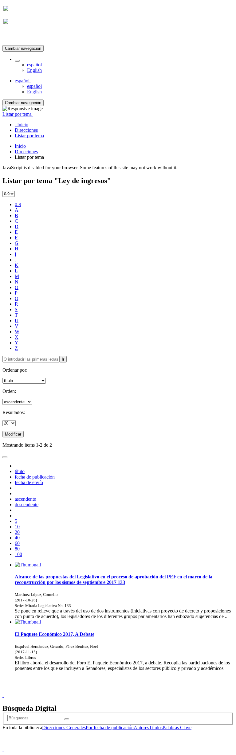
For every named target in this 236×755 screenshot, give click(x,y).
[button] (17, 61)
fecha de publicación (35, 476)
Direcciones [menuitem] (26, 130)
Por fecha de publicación (110, 727)
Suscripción (14, 36)
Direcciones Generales (64, 727)
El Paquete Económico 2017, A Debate (54, 634)
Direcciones (26, 151)
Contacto (104, 689)
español (34, 64)
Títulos (156, 727)
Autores (141, 727)
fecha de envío (29, 482)
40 (17, 537)
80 (17, 548)
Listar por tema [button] (17, 114)
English (34, 70)
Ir (63, 359)
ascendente (25, 499)
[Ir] (66, 719)
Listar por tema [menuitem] (29, 135)
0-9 (18, 204)
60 (17, 543)
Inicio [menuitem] (21, 124)
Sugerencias (128, 689)
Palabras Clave (177, 727)
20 (17, 532)
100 (18, 554)
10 (17, 526)
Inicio (20, 146)
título (20, 471)
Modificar (13, 434)
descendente (26, 504)
